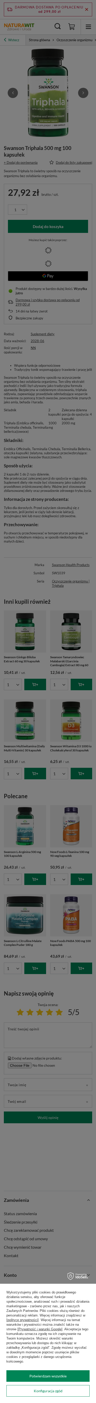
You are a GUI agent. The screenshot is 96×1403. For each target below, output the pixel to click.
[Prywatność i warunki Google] (39, 1329)
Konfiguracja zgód (48, 1391)
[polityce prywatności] (22, 1320)
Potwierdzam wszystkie (48, 1376)
